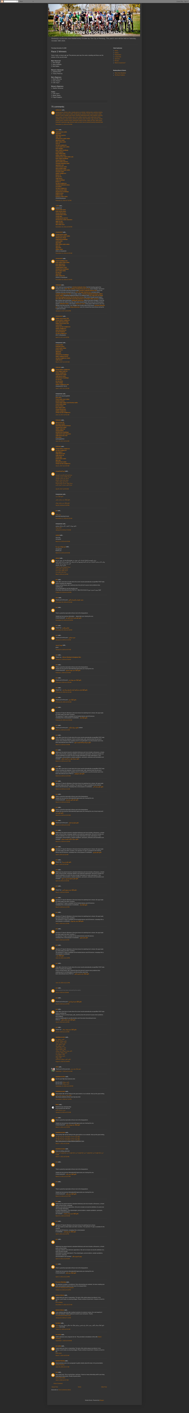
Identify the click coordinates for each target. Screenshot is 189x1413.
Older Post (104, 1387)
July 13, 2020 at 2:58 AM (62, 992)
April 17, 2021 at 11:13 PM (63, 1276)
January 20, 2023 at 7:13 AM (63, 1318)
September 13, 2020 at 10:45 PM (64, 1086)
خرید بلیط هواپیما (99, 1152)
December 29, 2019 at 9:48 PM (64, 630)
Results (117, 60)
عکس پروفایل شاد (60, 1046)
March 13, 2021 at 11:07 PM (63, 1176)
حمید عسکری (72, 637)
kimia (57, 1104)
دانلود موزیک (59, 527)
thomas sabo (67, 112)
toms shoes (72, 115)
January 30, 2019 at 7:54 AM (63, 530)
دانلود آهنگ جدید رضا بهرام (77, 921)
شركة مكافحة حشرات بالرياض (63, 476)
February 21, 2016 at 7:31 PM (63, 200)
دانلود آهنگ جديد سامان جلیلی (63, 499)
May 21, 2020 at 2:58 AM (62, 892)
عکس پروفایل (65, 1082)
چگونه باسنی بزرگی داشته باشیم (63, 1095)
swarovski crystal (77, 120)
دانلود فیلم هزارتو (97, 852)
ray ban (80, 122)
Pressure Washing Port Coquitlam (65, 1287)
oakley (88, 120)
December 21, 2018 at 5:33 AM (64, 518)
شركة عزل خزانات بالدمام (62, 480)
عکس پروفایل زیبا (60, 1039)
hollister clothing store (87, 112)
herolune (58, 1323)
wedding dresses (60, 119)
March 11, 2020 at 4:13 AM (63, 730)
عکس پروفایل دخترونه (61, 1042)
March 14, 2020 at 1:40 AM (63, 744)
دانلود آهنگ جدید (72, 699)
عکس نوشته (59, 1057)
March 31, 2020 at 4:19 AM (63, 841)
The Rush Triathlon (120, 75)
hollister (66, 115)
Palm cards (59, 1353)
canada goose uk (76, 112)
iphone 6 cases (60, 115)
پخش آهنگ (58, 514)
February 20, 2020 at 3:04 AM (63, 702)
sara (57, 597)
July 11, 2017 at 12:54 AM (62, 466)
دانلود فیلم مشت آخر (98, 786)
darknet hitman (60, 1295)
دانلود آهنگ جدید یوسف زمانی (69, 1029)
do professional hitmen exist (63, 1315)
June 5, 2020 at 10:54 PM (62, 940)
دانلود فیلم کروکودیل (79, 773)
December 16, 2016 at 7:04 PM (64, 279)
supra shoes (68, 119)
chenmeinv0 (59, 232)
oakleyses (58, 110)
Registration (118, 54)
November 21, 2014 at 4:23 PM (64, 124)
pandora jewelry (90, 122)
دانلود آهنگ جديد (59, 496)
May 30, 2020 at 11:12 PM (62, 907)
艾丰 (57, 205)
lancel (84, 122)
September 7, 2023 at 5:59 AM (64, 1340)
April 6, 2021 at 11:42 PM (62, 1234)
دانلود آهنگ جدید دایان (71, 1273)
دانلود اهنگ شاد (83, 717)
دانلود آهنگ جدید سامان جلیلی (68, 1020)
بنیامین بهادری (65, 628)
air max (84, 120)
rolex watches (94, 115)
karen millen (59, 117)
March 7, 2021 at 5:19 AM (62, 1156)
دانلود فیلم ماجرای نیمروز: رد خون (70, 878)
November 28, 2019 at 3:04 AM (64, 602)
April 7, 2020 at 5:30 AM (62, 864)
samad (57, 535)
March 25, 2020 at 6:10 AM (63, 825)
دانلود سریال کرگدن (73, 727)
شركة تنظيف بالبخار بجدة (62, 568)
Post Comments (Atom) (64, 1390)
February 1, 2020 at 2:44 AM (63, 672)
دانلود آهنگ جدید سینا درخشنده (71, 1213)
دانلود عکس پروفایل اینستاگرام (63, 1059)
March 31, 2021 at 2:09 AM (63, 1216)
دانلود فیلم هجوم (84, 937)
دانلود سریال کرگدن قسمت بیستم (70, 839)
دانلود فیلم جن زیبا (66, 862)
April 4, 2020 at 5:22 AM (62, 854)
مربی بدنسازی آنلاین (60, 1110)
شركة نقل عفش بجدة (61, 572)
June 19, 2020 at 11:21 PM (63, 982)
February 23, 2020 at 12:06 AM (64, 720)
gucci (61, 120)
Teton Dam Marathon (120, 73)
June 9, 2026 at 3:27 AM (62, 1380)
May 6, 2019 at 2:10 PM (62, 574)
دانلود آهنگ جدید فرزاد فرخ (75, 1001)
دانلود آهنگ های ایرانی (75, 1069)
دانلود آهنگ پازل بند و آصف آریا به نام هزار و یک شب (74, 690)
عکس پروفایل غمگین (61, 1047)
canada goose (59, 112)
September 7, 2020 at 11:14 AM (64, 1071)
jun (56, 510)
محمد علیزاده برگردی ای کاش (76, 600)
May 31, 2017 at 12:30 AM (62, 362)
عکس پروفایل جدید (60, 1054)
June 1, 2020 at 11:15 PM (62, 923)
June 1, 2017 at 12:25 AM (62, 388)
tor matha (58, 1334)
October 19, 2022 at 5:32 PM (63, 1290)
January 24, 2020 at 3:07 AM (63, 649)
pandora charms (98, 112)
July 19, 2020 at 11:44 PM (62, 1004)
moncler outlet (73, 122)
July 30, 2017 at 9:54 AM (62, 489)
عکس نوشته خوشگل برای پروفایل (64, 1051)
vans (73, 117)
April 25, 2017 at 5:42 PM (62, 337)
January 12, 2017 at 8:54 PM (63, 311)
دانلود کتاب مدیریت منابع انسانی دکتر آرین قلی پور (68, 1136)
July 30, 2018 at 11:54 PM (62, 505)
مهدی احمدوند (59, 645)
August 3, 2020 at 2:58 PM (63, 1061)
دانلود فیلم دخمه (59, 813)
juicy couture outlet (68, 114)
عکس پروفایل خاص (60, 1044)
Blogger (102, 1400)
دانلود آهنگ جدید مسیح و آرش (69, 890)
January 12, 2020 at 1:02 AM (63, 640)
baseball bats (99, 122)
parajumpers (59, 114)
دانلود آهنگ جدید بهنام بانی (75, 680)
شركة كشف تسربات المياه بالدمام (64, 483)
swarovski (64, 122)
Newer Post (55, 1387)
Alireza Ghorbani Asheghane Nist (71, 657)
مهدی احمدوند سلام (77, 1256)
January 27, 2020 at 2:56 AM (63, 659)
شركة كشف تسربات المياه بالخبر (64, 485)
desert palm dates (60, 1377)
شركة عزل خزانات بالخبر (62, 481)
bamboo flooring (60, 1361)
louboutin (58, 122)
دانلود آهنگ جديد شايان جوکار (63, 503)
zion (57, 1372)
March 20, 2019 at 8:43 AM (63, 541)
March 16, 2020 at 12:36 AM (63, 776)
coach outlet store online (93, 117)
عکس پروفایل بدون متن (61, 1052)
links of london (87, 119)
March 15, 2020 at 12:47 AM (63, 761)
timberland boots (85, 115)
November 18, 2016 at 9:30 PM (64, 227)
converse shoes (68, 120)
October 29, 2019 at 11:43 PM (63, 592)
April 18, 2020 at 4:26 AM (62, 881)
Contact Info (118, 57)
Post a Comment (58, 1383)
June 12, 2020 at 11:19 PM (63, 958)
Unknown (58, 285)
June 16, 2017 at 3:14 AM (62, 441)
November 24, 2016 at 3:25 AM (64, 253)
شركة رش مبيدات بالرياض (62, 478)
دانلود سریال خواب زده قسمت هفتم (70, 759)
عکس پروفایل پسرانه (61, 1049)
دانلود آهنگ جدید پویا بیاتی (70, 1231)
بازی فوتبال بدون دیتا (61, 546)
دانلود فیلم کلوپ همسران (72, 800)
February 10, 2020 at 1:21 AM (63, 692)
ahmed (57, 558)
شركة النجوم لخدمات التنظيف (63, 567)
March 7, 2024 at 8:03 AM (62, 1355)
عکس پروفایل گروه (60, 1056)
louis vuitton (79, 117)
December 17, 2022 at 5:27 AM (64, 1304)
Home (79, 1387)
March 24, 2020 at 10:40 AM (63, 815)
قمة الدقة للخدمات (60, 471)
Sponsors (117, 58)
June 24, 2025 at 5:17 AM (62, 1367)
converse (79, 119)
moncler (78, 115)
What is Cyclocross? (120, 63)
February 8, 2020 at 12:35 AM (63, 682)
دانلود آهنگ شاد (83, 905)
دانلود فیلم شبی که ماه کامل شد (73, 618)
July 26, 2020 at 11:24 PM (62, 1032)
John (57, 129)
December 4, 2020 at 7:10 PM (63, 1099)
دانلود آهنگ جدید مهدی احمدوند (73, 670)
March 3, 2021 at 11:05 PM (63, 1127)
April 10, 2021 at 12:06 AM (63, 1258)
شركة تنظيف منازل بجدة (62, 570)
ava (57, 579)
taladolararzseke (60, 1037)
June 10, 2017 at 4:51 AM (62, 414)
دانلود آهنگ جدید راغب (71, 1174)
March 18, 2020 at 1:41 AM (63, 789)
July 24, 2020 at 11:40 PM (62, 1022)
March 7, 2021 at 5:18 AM (62, 1143)
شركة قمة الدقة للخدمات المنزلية (64, 475)
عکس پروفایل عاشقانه (61, 1041)
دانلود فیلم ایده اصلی (74, 822)
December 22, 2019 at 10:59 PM (64, 620)
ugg (92, 119)
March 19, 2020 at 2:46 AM (63, 802)
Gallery (117, 52)
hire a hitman (59, 1302)
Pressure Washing (61, 1282)
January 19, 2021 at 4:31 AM (63, 1112)
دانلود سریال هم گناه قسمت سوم (82, 742)
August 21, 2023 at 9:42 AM (63, 1329)
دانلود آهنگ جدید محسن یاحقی (81, 974)
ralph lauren (98, 120)
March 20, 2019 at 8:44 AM (63, 553)
